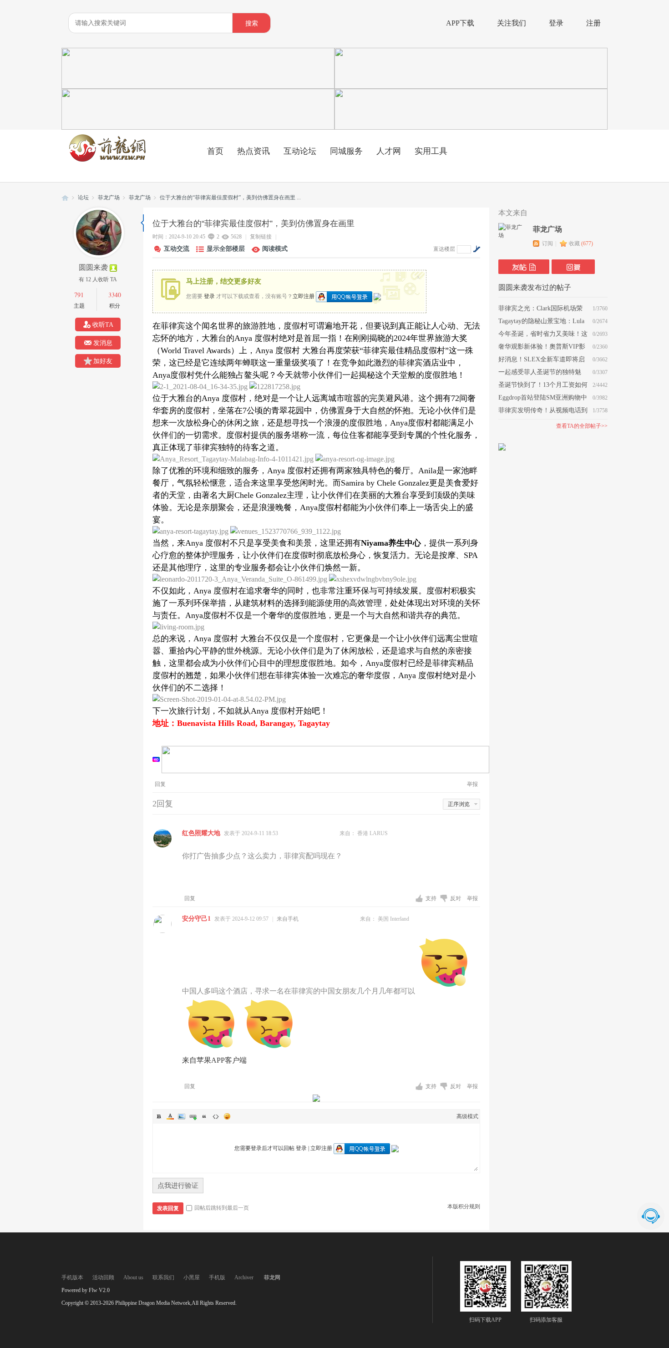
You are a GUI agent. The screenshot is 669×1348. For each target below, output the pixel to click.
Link (193, 1116)
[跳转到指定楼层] (476, 249)
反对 (456, 898)
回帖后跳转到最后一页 (221, 1208)
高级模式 (467, 1116)
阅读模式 (275, 248)
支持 (432, 898)
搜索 (251, 23)
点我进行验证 (177, 1185)
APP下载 (460, 23)
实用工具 (431, 151)
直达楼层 (444, 249)
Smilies (227, 1116)
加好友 (102, 361)
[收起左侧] (142, 223)
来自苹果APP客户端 (214, 1060)
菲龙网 (65, 197)
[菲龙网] (106, 160)
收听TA (102, 324)
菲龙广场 (109, 197)
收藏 (581, 243)
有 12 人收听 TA (98, 279)
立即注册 (303, 296)
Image (181, 1116)
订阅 (547, 243)
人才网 (388, 151)
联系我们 (163, 1277)
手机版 (217, 1277)
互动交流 (176, 248)
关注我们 (511, 23)
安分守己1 (196, 918)
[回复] (573, 266)
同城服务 (346, 151)
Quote (204, 1116)
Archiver (243, 1277)
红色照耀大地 (201, 833)
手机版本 (72, 1277)
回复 (160, 784)
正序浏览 (459, 804)
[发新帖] (523, 266)
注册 (593, 23)
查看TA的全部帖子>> (582, 426)
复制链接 (261, 236)
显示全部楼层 (226, 248)
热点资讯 (253, 151)
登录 (556, 23)
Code (215, 1116)
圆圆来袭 (93, 267)
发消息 (102, 343)
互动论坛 (300, 151)
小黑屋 (191, 1277)
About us (133, 1277)
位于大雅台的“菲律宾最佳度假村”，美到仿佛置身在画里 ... (230, 197)
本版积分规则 (463, 1206)
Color (170, 1116)
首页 (215, 151)
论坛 (83, 197)
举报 (472, 784)
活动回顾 (103, 1277)
